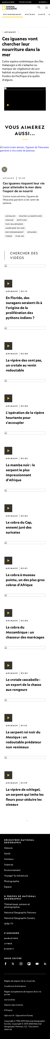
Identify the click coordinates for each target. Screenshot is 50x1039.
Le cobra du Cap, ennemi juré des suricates (19, 527)
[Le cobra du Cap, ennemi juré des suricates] (25, 500)
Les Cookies (9, 999)
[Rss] (46, 964)
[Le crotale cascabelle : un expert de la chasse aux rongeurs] (25, 657)
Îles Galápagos (14, 224)
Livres (8, 944)
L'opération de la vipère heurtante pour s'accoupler (25, 418)
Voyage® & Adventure (16, 875)
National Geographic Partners (20, 912)
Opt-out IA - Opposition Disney (18, 1015)
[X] (14, 964)
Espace (8, 886)
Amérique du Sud (15, 228)
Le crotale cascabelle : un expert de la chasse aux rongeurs (23, 685)
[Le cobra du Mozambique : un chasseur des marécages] (25, 605)
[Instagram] (22, 964)
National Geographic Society (19, 918)
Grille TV (8, 923)
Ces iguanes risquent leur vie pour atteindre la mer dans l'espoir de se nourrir (24, 187)
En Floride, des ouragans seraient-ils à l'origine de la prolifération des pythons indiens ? (24, 308)
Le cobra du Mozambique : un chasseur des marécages (25, 632)
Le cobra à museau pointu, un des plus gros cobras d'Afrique (25, 580)
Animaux (10, 32)
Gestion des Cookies (13, 1005)
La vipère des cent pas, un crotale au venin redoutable (24, 365)
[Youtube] (38, 964)
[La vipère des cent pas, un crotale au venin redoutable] (25, 338)
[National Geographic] (3, 8)
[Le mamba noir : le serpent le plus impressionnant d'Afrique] (25, 443)
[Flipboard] (30, 964)
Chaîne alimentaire (30, 216)
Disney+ (43, 2)
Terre (9, 236)
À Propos (8, 1010)
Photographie (11, 881)
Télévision (25, 2)
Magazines (8, 2)
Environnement (12, 14)
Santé (41, 14)
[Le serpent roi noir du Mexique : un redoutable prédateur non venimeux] (25, 710)
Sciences (8, 864)
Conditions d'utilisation (15, 986)
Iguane (10, 220)
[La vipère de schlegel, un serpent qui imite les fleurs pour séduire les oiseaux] (25, 767)
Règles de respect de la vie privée (19, 981)
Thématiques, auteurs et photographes (17, 905)
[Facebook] (6, 964)
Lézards (32, 232)
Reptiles (22, 220)
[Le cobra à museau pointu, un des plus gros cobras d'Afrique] (25, 553)
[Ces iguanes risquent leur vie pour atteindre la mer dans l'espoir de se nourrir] (4, 169)
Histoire (30, 14)
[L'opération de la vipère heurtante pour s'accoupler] (25, 390)
